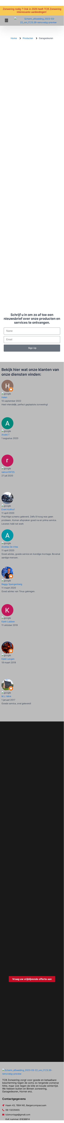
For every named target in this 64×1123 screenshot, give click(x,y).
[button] (6, 20)
